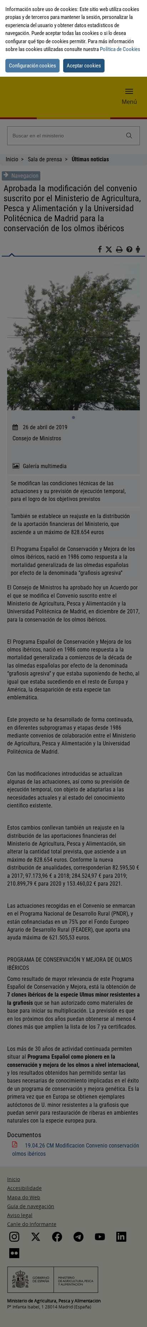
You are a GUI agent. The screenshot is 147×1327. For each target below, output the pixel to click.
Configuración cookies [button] (32, 65)
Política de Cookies (120, 49)
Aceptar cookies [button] (84, 65)
